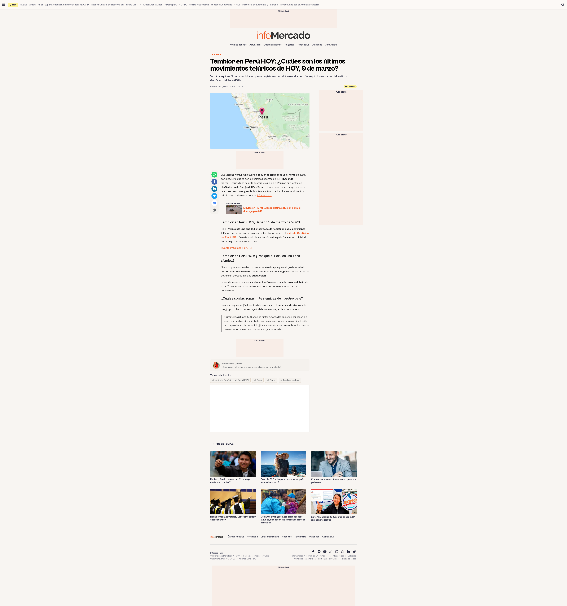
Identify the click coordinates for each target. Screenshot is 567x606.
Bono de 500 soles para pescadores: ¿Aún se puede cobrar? (282, 481)
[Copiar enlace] (214, 210)
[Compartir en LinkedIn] (214, 189)
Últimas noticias (238, 44)
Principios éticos (348, 559)
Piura (272, 380)
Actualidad (255, 44)
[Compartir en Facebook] (214, 182)
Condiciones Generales (305, 559)
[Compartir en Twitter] (214, 196)
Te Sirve (215, 54)
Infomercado (264, 195)
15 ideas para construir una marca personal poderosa (333, 481)
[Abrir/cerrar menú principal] (3, 5)
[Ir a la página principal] (283, 35)
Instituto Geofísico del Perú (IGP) (232, 380)
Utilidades (317, 44)
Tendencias (303, 44)
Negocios (289, 44)
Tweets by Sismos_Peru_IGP (237, 247)
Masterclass (338, 556)
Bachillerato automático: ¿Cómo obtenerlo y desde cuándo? (233, 518)
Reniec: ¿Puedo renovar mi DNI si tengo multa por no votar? (230, 481)
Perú (259, 380)
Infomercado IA (298, 556)
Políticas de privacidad (328, 559)
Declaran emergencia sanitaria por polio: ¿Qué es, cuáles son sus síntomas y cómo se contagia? (283, 519)
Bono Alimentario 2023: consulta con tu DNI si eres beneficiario (333, 518)
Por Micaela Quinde (219, 86)
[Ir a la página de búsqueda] (563, 5)
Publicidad (351, 556)
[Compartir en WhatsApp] (214, 175)
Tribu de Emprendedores (319, 556)
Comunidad (331, 44)
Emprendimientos (272, 44)
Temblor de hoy (291, 380)
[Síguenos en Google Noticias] (214, 203)
